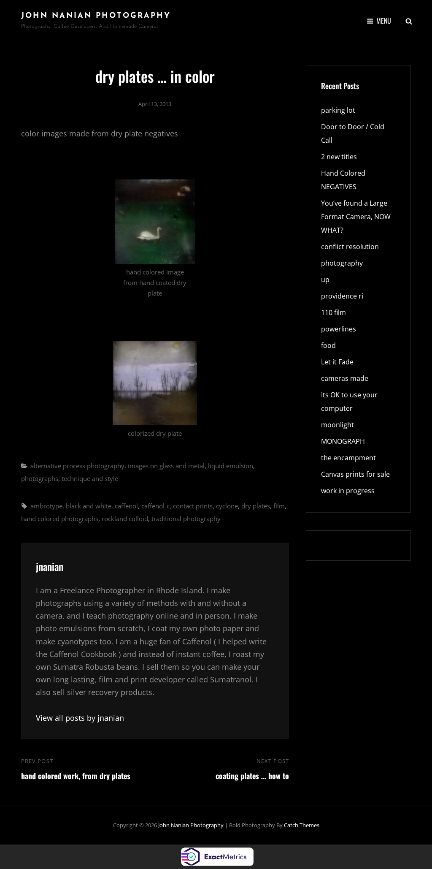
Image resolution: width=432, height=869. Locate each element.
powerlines (338, 329)
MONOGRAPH (343, 441)
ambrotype (46, 506)
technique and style (90, 478)
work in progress (348, 490)
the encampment (348, 457)
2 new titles (339, 156)
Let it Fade (337, 362)
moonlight (337, 424)
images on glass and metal (166, 466)
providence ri (342, 296)
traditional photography (186, 518)
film (279, 506)
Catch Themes (301, 825)
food (328, 345)
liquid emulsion (230, 466)
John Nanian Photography (96, 16)
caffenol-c (155, 506)
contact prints (193, 506)
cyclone (227, 506)
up (325, 279)
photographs (39, 478)
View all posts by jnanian (80, 718)
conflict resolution (350, 246)
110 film (333, 312)
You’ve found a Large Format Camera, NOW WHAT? (356, 216)
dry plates (255, 506)
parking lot (338, 110)
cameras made (344, 378)
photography (342, 263)
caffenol (126, 506)
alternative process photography (77, 466)
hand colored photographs (59, 518)
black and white (88, 506)
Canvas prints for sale (355, 474)
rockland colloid (125, 518)
